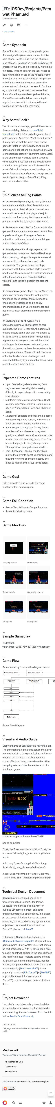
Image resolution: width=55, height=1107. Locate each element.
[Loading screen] (14, 548)
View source (4, 25)
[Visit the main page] (5, 1103)
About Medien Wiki (14, 1061)
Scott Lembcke (28, 968)
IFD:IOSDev (9, 31)
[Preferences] (44, 1103)
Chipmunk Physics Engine (17, 941)
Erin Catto (29, 972)
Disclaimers (10, 1066)
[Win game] (14, 607)
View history (11, 25)
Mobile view (11, 1071)
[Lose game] (38, 607)
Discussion (18, 25)
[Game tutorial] (14, 577)
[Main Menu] (38, 548)
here (28, 929)
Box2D (44, 972)
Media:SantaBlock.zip (22, 1016)
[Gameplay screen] (38, 577)
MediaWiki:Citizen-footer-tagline (33, 1081)
